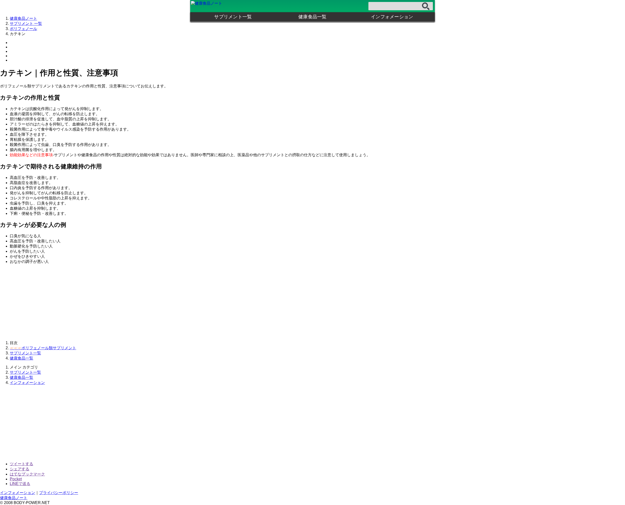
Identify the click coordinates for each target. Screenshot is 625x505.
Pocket (16, 479)
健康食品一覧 (312, 16)
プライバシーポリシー (58, 493)
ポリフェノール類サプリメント (43, 348)
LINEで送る (20, 484)
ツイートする (21, 464)
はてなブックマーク (27, 474)
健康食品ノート (13, 498)
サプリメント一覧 (233, 16)
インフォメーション (392, 16)
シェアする (19, 469)
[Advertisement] (146, 302)
